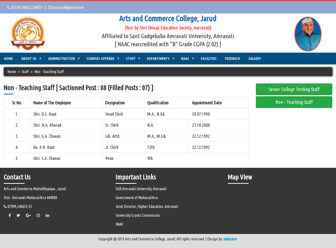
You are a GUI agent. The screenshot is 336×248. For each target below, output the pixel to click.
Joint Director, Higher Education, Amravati (147, 206)
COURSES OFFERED (101, 59)
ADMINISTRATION (61, 59)
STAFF (131, 59)
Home (8, 59)
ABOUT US (29, 59)
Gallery (255, 59)
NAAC (185, 59)
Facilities (209, 59)
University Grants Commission (138, 215)
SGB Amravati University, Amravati (141, 188)
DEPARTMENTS (158, 59)
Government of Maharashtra (137, 197)
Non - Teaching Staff (294, 102)
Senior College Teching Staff (294, 89)
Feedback (232, 59)
